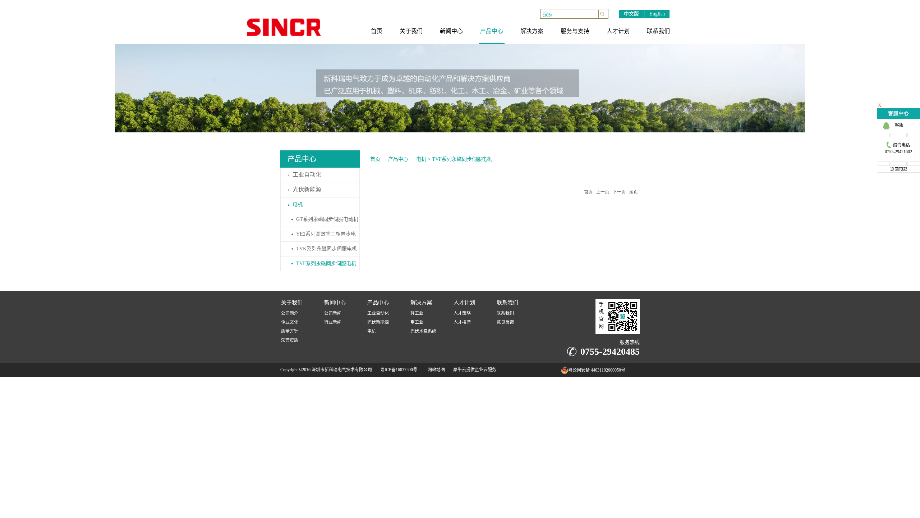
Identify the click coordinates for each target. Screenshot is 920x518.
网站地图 (435, 369)
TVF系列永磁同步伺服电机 (462, 159)
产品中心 (398, 159)
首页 (375, 159)
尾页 (633, 192)
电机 (421, 159)
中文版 (631, 14)
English (657, 14)
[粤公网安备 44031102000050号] (546, 372)
